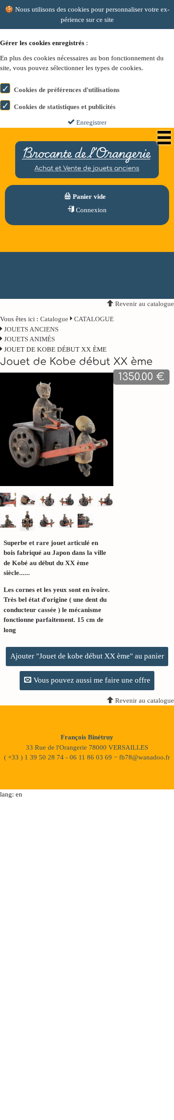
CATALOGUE (94, 319)
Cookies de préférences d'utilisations (67, 89)
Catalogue (54, 319)
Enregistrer (91, 122)
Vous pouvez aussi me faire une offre (91, 680)
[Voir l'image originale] (56, 428)
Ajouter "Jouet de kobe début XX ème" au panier (87, 656)
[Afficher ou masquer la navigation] (164, 137)
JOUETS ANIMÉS (29, 339)
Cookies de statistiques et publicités (65, 106)
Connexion (90, 210)
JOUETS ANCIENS (31, 329)
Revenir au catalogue (143, 303)
